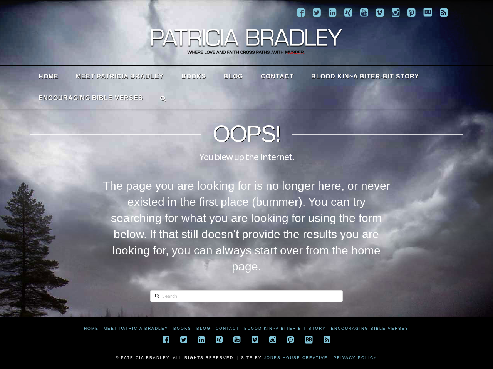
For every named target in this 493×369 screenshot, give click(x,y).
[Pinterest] (411, 12)
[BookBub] (427, 12)
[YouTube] (364, 12)
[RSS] (444, 12)
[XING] (348, 12)
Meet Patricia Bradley (136, 328)
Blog (203, 328)
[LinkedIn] (333, 12)
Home (91, 328)
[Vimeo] (380, 12)
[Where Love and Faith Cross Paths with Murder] (246, 41)
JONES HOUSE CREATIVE (296, 358)
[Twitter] (317, 12)
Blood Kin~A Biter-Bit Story (285, 328)
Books (182, 328)
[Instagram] (396, 12)
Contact (227, 328)
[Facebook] (301, 12)
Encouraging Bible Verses (370, 328)
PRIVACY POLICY (355, 358)
